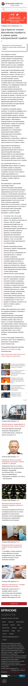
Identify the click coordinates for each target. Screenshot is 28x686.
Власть (4, 622)
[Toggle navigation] (3, 9)
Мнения (13, 625)
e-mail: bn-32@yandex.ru (14, 672)
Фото (19, 631)
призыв (18, 356)
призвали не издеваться (9, 349)
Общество (11, 622)
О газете (4, 634)
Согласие (4, 639)
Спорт (20, 628)
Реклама (11, 634)
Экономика (5, 625)
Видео (13, 631)
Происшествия (20, 622)
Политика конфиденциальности (10, 636)
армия (18, 354)
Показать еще (14, 603)
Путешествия (5, 631)
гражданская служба (10, 356)
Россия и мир (5, 628)
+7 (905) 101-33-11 (7, 670)
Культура (14, 628)
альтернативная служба (10, 354)
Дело (18, 625)
